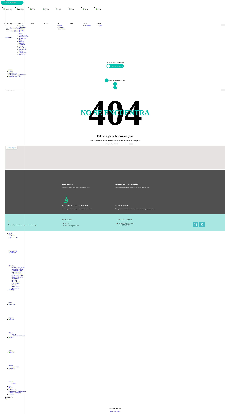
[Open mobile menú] (115, 35)
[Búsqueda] (223, 25)
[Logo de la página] (115, 12)
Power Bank (22, 48)
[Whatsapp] (202, 224)
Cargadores (22, 44)
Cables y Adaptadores (22, 26)
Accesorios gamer (22, 32)
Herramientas (22, 52)
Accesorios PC (23, 35)
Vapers (100, 25)
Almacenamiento (23, 36)
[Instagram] (195, 224)
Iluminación (22, 54)
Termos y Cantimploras (62, 28)
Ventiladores (22, 49)
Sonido (21, 51)
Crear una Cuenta (115, 411)
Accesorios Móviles (22, 29)
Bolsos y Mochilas (21, 42)
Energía (21, 46)
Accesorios (88, 25)
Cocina (60, 25)
